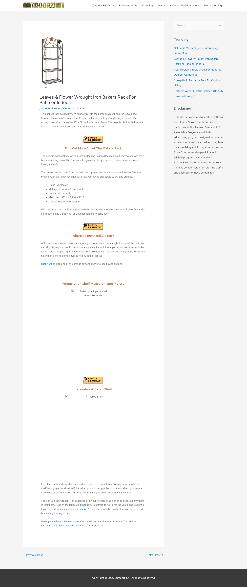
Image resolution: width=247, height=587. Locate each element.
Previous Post (33, 555)
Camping (147, 5)
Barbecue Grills (128, 5)
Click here (46, 263)
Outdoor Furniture (103, 5)
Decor (161, 5)
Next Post (156, 555)
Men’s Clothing (213, 5)
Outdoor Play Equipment (184, 5)
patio (83, 509)
